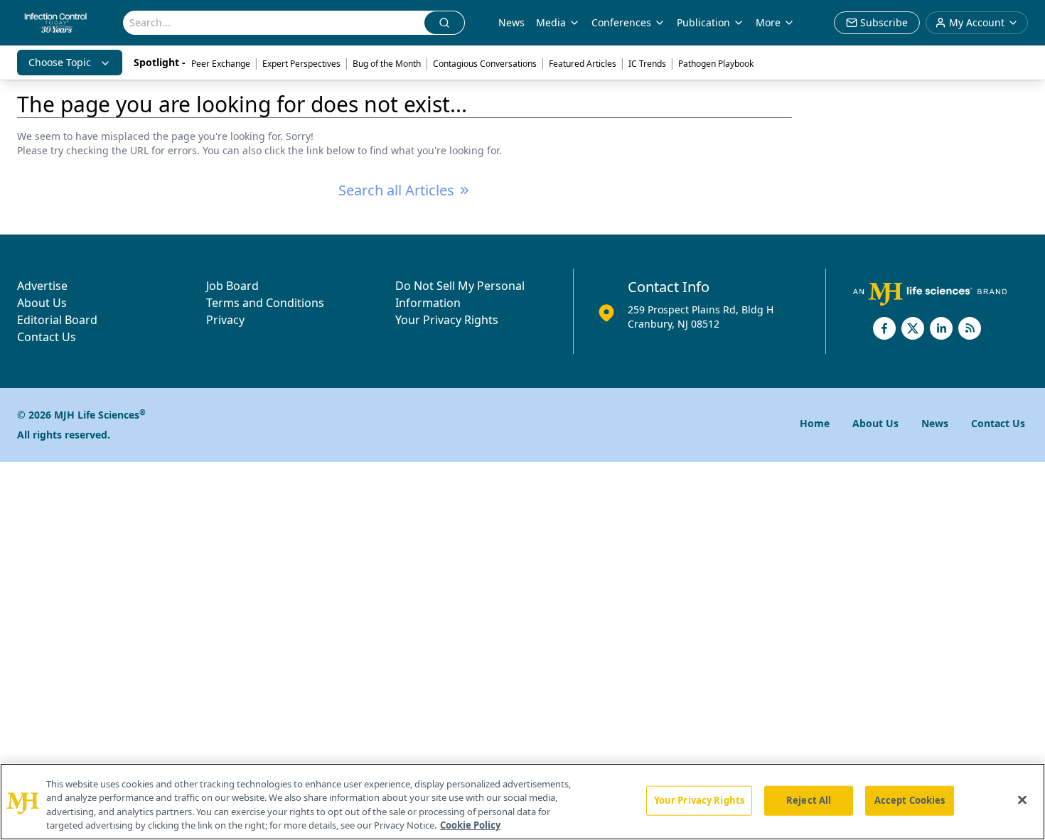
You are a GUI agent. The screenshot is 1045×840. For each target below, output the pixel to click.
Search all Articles (396, 190)
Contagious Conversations (485, 64)
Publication (703, 22)
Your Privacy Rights (446, 320)
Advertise (42, 286)
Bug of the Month (387, 64)
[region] (522, 801)
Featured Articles (582, 64)
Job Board (232, 286)
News (511, 22)
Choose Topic (59, 62)
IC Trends (647, 64)
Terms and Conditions (265, 303)
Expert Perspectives (301, 64)
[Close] (1022, 799)
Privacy (225, 320)
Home (815, 423)
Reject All (808, 800)
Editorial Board (57, 320)
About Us (42, 303)
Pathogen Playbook (716, 64)
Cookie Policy (470, 825)
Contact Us (46, 337)
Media (551, 22)
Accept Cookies (909, 800)
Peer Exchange (220, 64)
